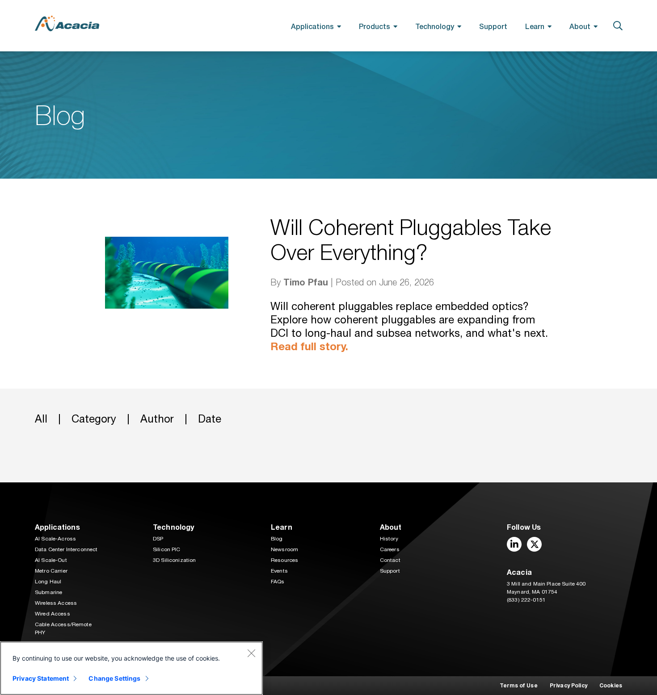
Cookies (610, 685)
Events (279, 571)
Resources (284, 560)
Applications (312, 26)
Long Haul (48, 581)
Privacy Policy (568, 685)
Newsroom (284, 549)
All (41, 419)
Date (209, 419)
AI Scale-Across (55, 539)
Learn (534, 26)
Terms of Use (519, 685)
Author (157, 419)
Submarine (48, 592)
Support (493, 26)
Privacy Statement (41, 678)
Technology (434, 26)
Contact (390, 560)
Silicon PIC (167, 549)
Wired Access (52, 614)
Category (94, 419)
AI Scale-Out (51, 560)
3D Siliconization (174, 560)
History (389, 539)
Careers (390, 549)
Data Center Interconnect (66, 549)
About (579, 26)
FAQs (278, 581)
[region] (131, 668)
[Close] (251, 653)
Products (374, 26)
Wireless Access (56, 603)
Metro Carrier (51, 571)
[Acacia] (67, 23)
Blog (277, 539)
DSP (158, 539)
